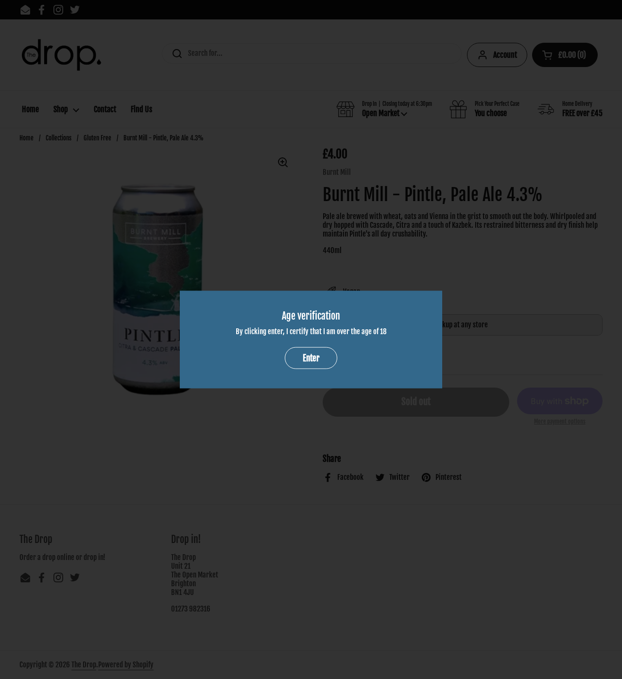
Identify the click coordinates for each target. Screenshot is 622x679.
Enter (311, 358)
